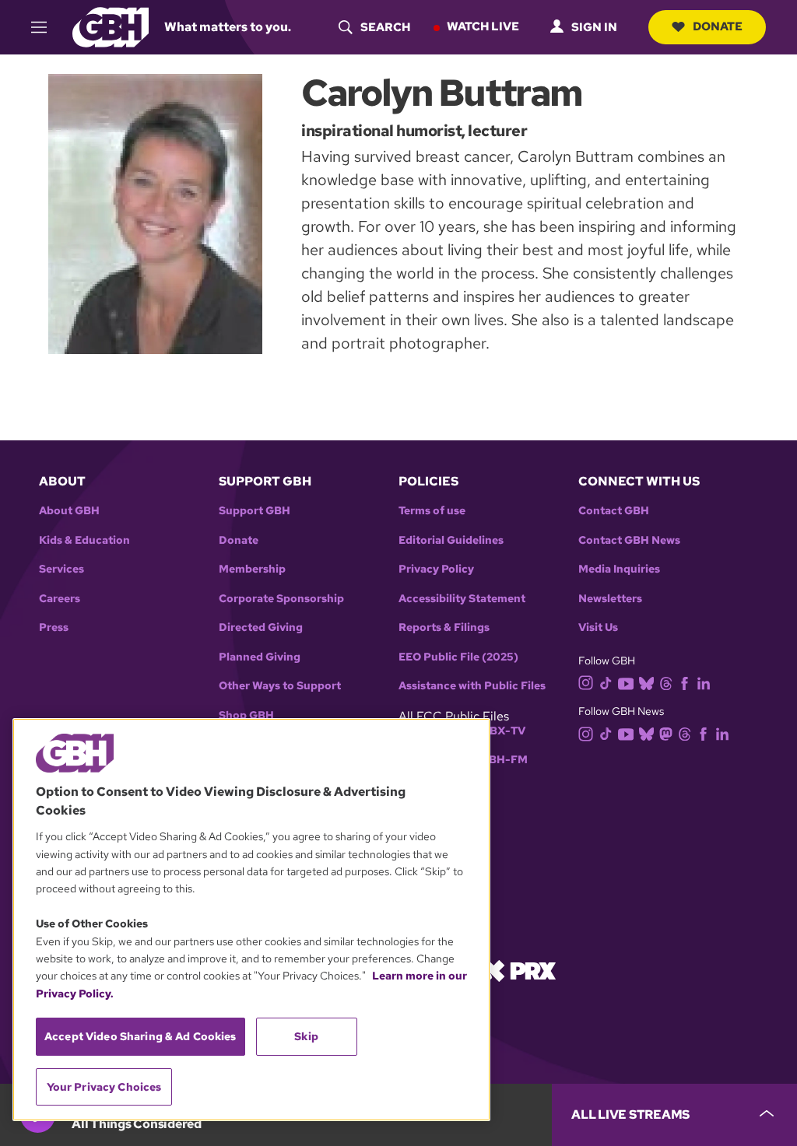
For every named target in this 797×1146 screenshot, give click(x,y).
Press (53, 627)
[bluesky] (646, 682)
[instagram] (586, 682)
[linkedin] (704, 682)
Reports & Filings (444, 627)
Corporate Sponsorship (281, 598)
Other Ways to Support (280, 685)
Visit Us (598, 627)
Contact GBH (613, 510)
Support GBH (254, 510)
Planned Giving (259, 657)
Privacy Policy (436, 569)
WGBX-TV (497, 731)
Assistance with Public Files (472, 685)
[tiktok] (606, 682)
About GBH (69, 510)
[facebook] (684, 682)
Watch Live (483, 26)
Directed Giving (261, 627)
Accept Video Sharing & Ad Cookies (140, 1036)
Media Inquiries (619, 569)
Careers (59, 598)
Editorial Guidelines (451, 540)
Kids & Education (84, 540)
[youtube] (626, 682)
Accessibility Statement (461, 598)
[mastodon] (665, 733)
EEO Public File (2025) (458, 657)
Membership (252, 569)
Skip (306, 1036)
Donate (718, 26)
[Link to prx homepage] (519, 970)
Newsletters (610, 598)
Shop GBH (246, 715)
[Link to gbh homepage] (110, 26)
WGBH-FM (498, 759)
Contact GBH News (629, 540)
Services (61, 569)
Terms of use (431, 510)
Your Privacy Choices (104, 1087)
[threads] (665, 682)
